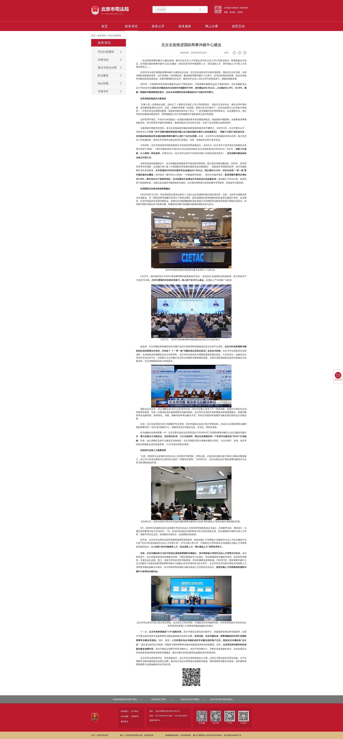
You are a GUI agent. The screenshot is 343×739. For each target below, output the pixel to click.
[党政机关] (94, 717)
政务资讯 (102, 35)
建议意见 (124, 721)
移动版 (232, 12)
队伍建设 (103, 75)
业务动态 (103, 59)
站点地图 (124, 716)
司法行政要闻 (114, 35)
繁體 (226, 12)
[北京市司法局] (110, 10)
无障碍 (240, 12)
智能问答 (244, 8)
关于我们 (135, 711)
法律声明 (135, 716)
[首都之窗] (218, 10)
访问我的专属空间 (231, 8)
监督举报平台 (155, 720)
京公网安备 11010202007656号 (208, 735)
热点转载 (103, 83)
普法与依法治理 (107, 67)
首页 (93, 35)
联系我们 (124, 711)
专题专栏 (103, 91)
